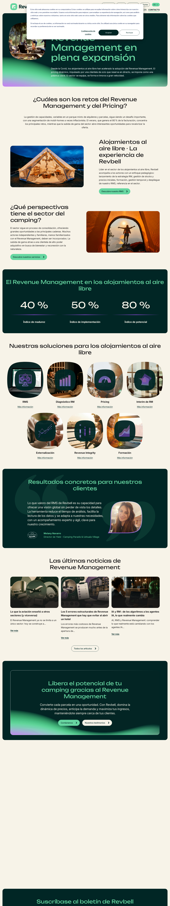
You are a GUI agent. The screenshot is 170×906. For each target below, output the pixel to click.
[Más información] (25, 380)
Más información (25, 406)
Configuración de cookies (88, 32)
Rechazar (129, 32)
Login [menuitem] (143, 9)
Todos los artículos (83, 648)
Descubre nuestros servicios (26, 257)
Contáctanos (67, 723)
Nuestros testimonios (95, 723)
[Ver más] (34, 592)
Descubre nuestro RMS (112, 191)
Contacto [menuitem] (154, 9)
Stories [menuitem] (145, 4)
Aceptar (108, 32)
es (154, 4)
